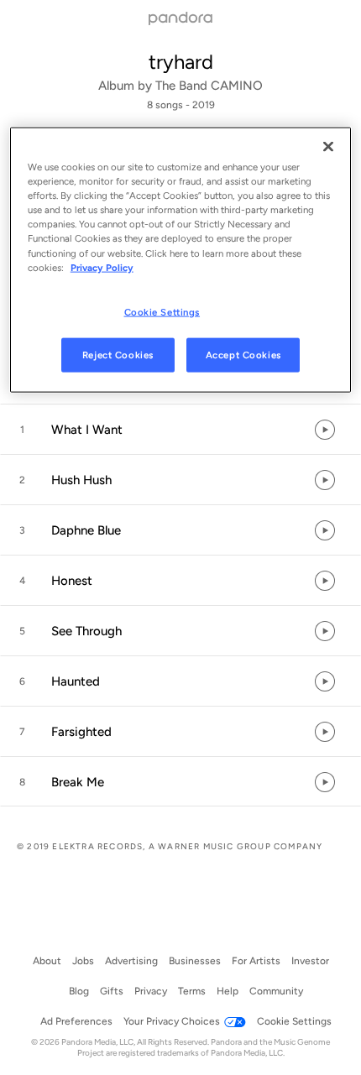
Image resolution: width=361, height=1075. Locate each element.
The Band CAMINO (209, 85)
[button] (180, 429)
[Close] (328, 146)
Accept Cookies (243, 354)
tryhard (181, 62)
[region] (181, 260)
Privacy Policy (102, 267)
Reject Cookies (118, 354)
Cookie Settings (162, 311)
